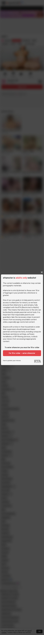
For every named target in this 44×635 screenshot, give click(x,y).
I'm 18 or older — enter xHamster (22, 353)
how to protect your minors (12, 360)
